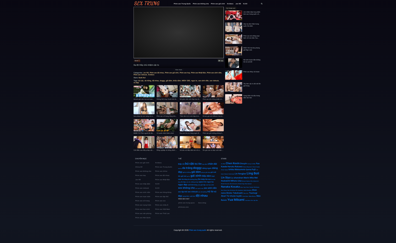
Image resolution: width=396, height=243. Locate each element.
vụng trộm (186, 196)
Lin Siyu (225, 177)
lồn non (208, 179)
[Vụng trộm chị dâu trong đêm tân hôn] (233, 99)
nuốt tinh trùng (192, 185)
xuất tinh (192, 196)
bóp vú (181, 164)
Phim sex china (161, 171)
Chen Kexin (233, 163)
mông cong (194, 182)
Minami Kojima (246, 181)
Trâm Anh (245, 193)
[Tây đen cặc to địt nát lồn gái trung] (233, 87)
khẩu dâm (177, 81)
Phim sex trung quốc (197, 230)
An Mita (223, 163)
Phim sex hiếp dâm (142, 184)
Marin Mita (249, 178)
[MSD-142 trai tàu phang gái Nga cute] (233, 51)
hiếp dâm (206, 176)
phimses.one (183, 207)
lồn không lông (192, 179)
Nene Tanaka (249, 187)
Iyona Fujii (251, 169)
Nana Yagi (243, 187)
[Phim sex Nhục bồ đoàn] (233, 75)
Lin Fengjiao (240, 174)
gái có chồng (187, 172)
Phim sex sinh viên (214, 73)
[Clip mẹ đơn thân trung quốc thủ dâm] (233, 27)
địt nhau (155, 81)
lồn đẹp (183, 182)
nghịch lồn (202, 182)
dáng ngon (207, 168)
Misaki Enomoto (225, 183)
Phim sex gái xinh (218, 4)
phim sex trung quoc (186, 203)
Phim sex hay (185, 73)
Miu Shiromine (234, 183)
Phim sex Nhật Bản (198, 73)
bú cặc (141, 81)
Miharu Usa (236, 181)
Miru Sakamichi (254, 181)
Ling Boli (253, 173)
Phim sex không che (201, 4)
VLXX (245, 4)
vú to (210, 191)
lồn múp (201, 179)
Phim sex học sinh (142, 209)
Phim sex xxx (160, 201)
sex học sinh (210, 185)
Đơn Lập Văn (254, 200)
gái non (183, 176)
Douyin (243, 163)
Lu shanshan (237, 178)
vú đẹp (136, 83)
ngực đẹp (182, 184)
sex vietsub (214, 81)
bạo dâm (204, 164)
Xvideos (230, 4)
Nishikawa (256, 187)
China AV (139, 167)
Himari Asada (256, 167)
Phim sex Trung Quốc (182, 4)
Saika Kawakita (247, 190)
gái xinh (196, 175)
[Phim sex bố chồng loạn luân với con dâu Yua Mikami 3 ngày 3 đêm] (233, 39)
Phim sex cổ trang (142, 201)
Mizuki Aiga (241, 183)
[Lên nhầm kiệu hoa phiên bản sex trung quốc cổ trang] (233, 15)
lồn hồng (184, 179)
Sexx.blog (202, 203)
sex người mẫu (199, 188)
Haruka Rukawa (234, 166)
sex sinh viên (203, 81)
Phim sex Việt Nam (162, 209)
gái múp (207, 172)
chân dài (212, 163)
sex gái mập (202, 185)
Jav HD (238, 4)
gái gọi (203, 172)
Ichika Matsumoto (237, 169)
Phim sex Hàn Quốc (143, 217)
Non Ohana (224, 190)
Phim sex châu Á (161, 205)
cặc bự (180, 168)
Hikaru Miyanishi (247, 167)
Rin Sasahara (239, 190)
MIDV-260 (186, 81)
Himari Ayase (224, 169)
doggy (162, 81)
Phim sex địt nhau (157, 73)
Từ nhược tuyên (234, 196)
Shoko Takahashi (234, 193)
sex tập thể (182, 192)
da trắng (148, 81)
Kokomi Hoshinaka (229, 174)
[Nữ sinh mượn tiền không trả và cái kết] (233, 63)
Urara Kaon (245, 196)
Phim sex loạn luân (142, 196)
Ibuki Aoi (142, 78)
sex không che (186, 187)
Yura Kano (247, 200)
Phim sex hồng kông (163, 192)
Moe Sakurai (248, 183)
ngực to (194, 81)
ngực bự (210, 182)
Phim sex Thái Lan (162, 213)
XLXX (157, 188)
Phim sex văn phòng (143, 213)
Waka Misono (252, 196)
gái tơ (188, 176)
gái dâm (169, 81)
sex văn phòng (202, 192)
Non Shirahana (231, 190)
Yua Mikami (235, 199)
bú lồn (198, 163)
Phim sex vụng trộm (143, 205)
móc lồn (188, 182)
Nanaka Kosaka (230, 186)
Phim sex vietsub (140, 75)
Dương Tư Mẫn (252, 163)
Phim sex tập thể (161, 196)
